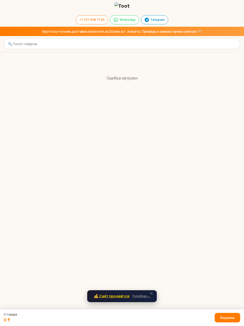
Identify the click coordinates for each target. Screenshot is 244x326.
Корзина (227, 318)
